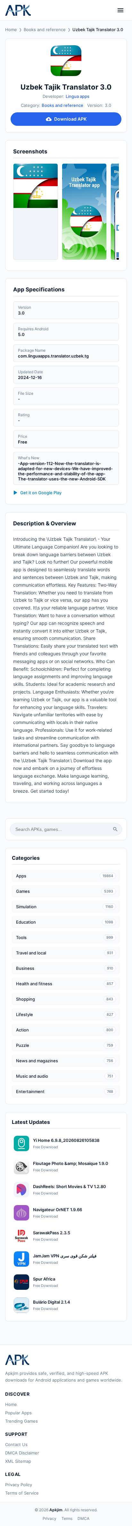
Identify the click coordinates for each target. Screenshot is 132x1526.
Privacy (49, 1518)
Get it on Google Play (41, 492)
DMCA (83, 1518)
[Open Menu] (120, 10)
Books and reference (45, 29)
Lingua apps (77, 96)
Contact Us (16, 1444)
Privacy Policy (18, 1484)
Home (11, 29)
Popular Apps (18, 1412)
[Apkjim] (18, 10)
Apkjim (55, 1509)
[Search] (115, 829)
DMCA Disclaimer (22, 1452)
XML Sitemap (18, 1461)
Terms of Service (22, 1493)
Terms (67, 1518)
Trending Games (21, 1421)
